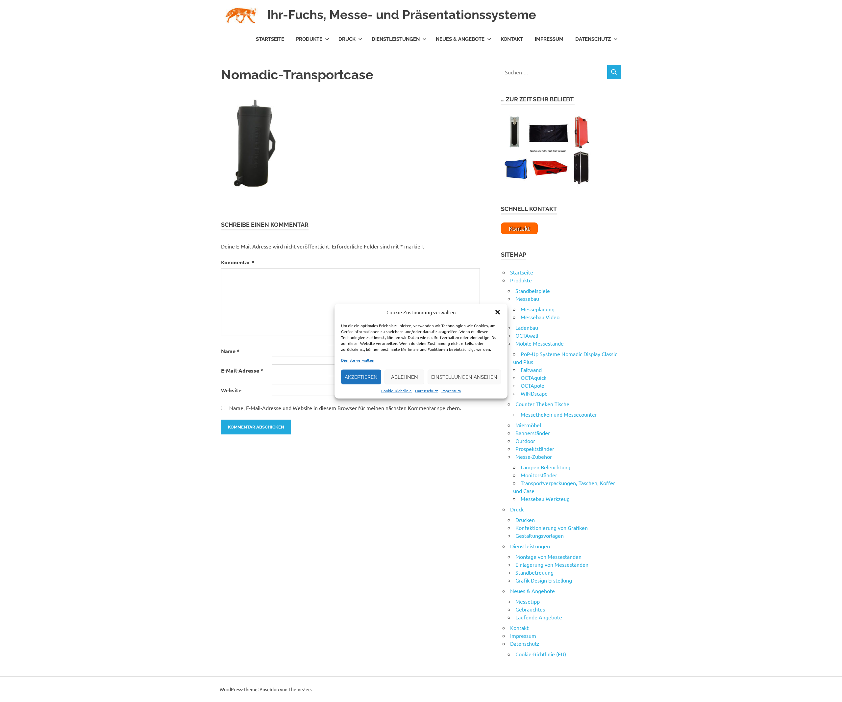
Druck (347, 39)
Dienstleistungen (396, 39)
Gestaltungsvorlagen (539, 535)
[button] (497, 312)
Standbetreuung (534, 572)
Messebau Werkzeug (545, 498)
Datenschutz (426, 390)
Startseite (270, 39)
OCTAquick (533, 377)
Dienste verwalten (357, 360)
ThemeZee (299, 689)
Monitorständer (539, 475)
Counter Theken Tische (542, 404)
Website (231, 390)
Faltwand (531, 369)
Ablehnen (404, 377)
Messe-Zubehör (533, 456)
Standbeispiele (532, 290)
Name (230, 351)
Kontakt (512, 39)
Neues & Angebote (460, 39)
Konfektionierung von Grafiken (551, 527)
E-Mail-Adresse (242, 370)
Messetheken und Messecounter (559, 414)
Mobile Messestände (539, 343)
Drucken (525, 519)
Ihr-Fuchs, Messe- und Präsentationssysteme (401, 14)
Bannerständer (532, 432)
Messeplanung (538, 309)
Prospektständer (534, 448)
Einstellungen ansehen (464, 377)
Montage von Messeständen (548, 556)
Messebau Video (540, 317)
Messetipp (527, 601)
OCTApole (532, 385)
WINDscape (534, 393)
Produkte (309, 39)
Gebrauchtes (530, 609)
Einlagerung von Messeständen (551, 564)
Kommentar (237, 262)
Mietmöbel (528, 425)
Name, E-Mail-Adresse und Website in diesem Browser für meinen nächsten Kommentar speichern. (345, 407)
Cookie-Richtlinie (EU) (540, 654)
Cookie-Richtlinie (396, 390)
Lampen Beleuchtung (545, 467)
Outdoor (525, 440)
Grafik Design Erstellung (543, 580)
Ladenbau (526, 327)
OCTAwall (526, 335)
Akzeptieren (361, 377)
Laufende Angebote (538, 617)
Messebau (527, 298)
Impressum (451, 390)
